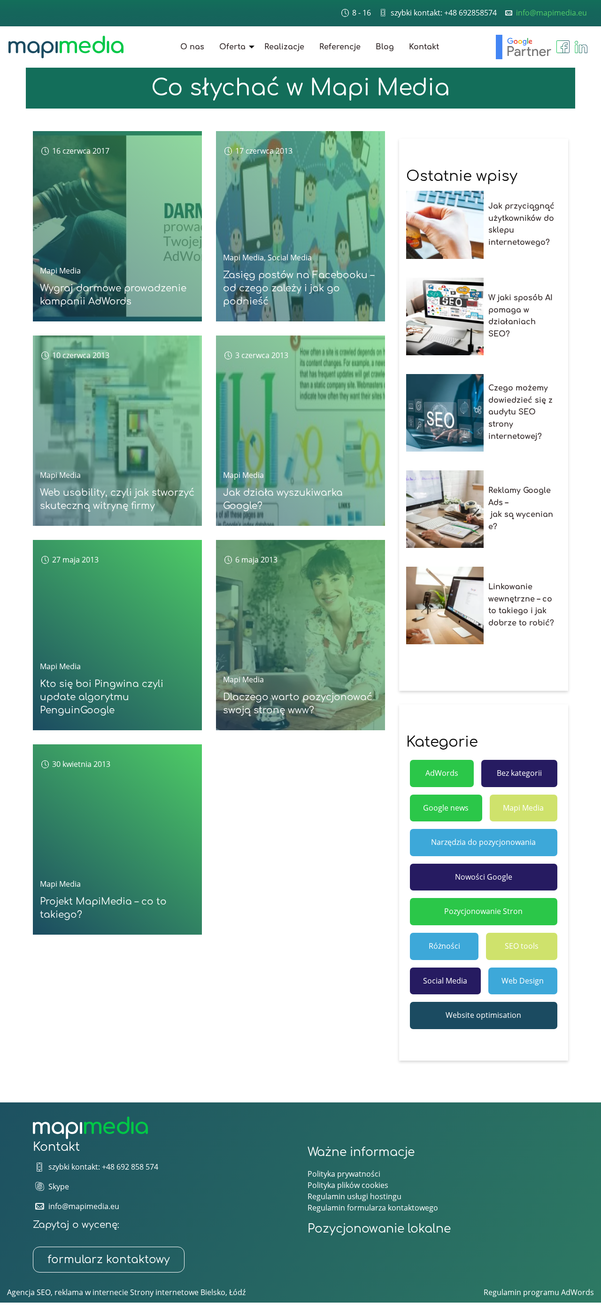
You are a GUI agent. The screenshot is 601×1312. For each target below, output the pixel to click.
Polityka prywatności (344, 1174)
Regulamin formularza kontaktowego (373, 1208)
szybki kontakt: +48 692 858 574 (103, 1167)
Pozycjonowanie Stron (483, 911)
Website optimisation (483, 1015)
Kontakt (424, 47)
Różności (444, 946)
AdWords (441, 773)
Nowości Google (483, 877)
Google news (446, 808)
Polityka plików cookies (348, 1185)
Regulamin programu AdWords (539, 1292)
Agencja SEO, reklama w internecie (67, 1292)
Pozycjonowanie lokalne (379, 1228)
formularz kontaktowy (108, 1259)
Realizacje (284, 47)
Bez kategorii (519, 773)
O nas (192, 47)
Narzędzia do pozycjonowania (483, 842)
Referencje (340, 47)
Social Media (290, 257)
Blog (385, 47)
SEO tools (522, 946)
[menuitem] (192, 47)
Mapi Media (60, 271)
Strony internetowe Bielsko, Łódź (188, 1292)
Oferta (232, 47)
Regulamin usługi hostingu (354, 1196)
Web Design (522, 981)
